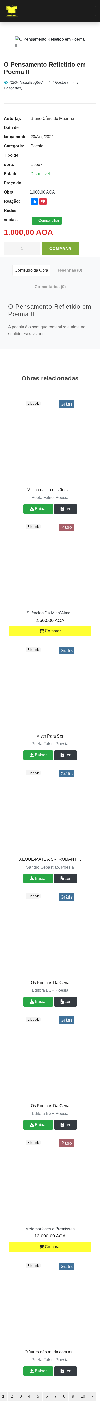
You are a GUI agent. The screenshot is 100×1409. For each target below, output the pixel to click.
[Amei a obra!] (34, 201)
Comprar (60, 249)
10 (83, 1396)
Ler (67, 509)
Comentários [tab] (50, 287)
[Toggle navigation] (89, 11)
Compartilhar (48, 220)
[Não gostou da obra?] (43, 201)
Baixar (40, 509)
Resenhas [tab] (69, 270)
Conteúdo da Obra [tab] (31, 270)
